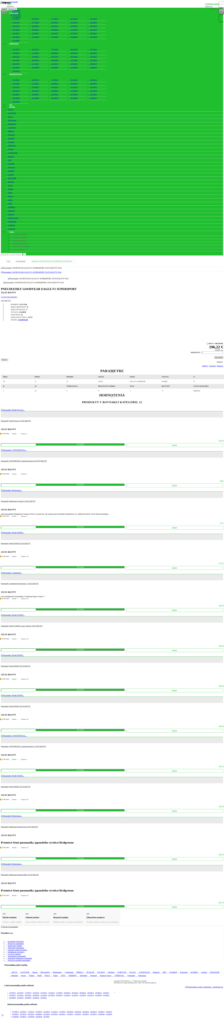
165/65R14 (74, 19)
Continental (12, 128)
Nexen (10, 185)
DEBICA (11, 131)
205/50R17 (16, 33)
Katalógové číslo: (19, 317)
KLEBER (11, 164)
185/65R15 (16, 26)
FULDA (11, 149)
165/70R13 (35, 19)
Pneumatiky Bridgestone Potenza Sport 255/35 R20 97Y (19, 827)
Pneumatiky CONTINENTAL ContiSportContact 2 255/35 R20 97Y (23, 746)
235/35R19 (93, 37)
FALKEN (11, 138)
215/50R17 (35, 33)
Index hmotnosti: (18, 307)
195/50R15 (74, 26)
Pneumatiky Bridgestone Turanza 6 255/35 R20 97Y (18, 501)
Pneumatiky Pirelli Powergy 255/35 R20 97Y (16, 421)
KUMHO (11, 171)
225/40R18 (16, 37)
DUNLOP (11, 135)
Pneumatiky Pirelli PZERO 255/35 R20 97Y (15, 543)
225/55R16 (93, 30)
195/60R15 (35, 26)
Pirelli (10, 193)
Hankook (11, 156)
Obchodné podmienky (16, 948)
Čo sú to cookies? (14, 954)
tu (155, 983)
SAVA (10, 203)
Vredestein (11, 225)
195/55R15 (93, 26)
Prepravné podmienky (16, 944)
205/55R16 (35, 30)
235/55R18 (16, 102)
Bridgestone (12, 124)
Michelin (11, 182)
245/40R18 (74, 37)
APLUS (10, 109)
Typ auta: (15, 312)
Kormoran (11, 167)
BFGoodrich (12, 120)
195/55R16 (16, 30)
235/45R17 (93, 33)
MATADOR (12, 178)
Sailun (10, 200)
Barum (10, 117)
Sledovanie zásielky (15, 946)
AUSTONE (12, 113)
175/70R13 (54, 19)
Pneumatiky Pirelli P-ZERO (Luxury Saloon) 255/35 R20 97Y (22, 626)
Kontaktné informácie (16, 942)
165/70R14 (93, 19)
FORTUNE (12, 146)
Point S (10, 196)
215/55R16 (74, 30)
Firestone (11, 142)
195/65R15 (54, 26)
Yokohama (11, 229)
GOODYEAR (12, 153)
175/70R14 (35, 22)
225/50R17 (74, 33)
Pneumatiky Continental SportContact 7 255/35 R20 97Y (20, 584)
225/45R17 (54, 33)
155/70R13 (16, 19)
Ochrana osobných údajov (17, 950)
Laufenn (11, 175)
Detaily (174, 445)
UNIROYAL (12, 222)
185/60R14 (54, 22)
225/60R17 (93, 67)
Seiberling (11, 211)
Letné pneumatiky (9, 297)
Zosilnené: (15, 315)
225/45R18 (35, 37)
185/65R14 (74, 22)
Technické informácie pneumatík (20, 958)
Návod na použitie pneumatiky (19, 960)
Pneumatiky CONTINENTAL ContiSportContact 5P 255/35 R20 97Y (24, 461)
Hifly (10, 160)
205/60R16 (54, 30)
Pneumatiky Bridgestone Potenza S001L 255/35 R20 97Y (20, 875)
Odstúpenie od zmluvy (16, 952)
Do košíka (218, 357)
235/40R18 (54, 37)
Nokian (10, 189)
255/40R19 (28, 998)
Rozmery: (15, 304)
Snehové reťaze (13, 218)
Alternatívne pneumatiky (17, 956)
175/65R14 (16, 22)
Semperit (11, 214)
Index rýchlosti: (18, 310)
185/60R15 (93, 22)
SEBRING (11, 207)
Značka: (14, 320)
